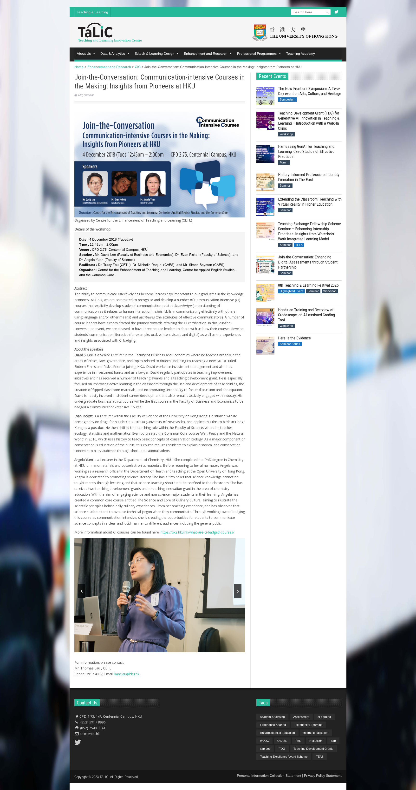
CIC (80, 95)
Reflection (316, 741)
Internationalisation (315, 733)
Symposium (287, 99)
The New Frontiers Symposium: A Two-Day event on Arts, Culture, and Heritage (309, 91)
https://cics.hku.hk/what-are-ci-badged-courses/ (197, 532)
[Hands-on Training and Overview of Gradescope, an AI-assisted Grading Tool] (265, 317)
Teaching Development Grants (313, 748)
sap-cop (265, 748)
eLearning (324, 717)
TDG (282, 748)
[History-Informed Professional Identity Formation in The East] (265, 182)
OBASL (282, 741)
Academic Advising (272, 717)
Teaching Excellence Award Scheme (284, 756)
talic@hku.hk (90, 733)
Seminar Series (290, 344)
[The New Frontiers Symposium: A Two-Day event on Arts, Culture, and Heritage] (265, 96)
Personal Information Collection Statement (269, 775)
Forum (284, 162)
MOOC (264, 741)
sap (333, 741)
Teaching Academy (300, 53)
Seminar (89, 95)
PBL (298, 741)
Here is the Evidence (294, 338)
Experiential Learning (308, 725)
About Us (84, 53)
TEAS (320, 756)
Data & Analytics (112, 53)
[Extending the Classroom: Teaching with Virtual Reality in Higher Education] (265, 207)
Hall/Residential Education (277, 733)
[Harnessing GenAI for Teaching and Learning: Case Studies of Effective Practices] (265, 154)
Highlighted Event (291, 291)
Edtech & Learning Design (154, 53)
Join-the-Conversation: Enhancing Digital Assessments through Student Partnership (308, 262)
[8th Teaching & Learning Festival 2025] (265, 293)
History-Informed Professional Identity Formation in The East (308, 177)
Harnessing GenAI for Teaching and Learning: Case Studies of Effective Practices (306, 151)
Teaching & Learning (92, 12)
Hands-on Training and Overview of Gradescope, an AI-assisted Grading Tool (306, 314)
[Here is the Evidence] (265, 346)
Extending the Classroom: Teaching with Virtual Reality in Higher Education (310, 202)
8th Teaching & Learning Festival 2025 (308, 285)
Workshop (286, 134)
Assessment (301, 717)
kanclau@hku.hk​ (126, 674)
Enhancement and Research (206, 53)
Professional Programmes (257, 53)
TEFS (299, 245)
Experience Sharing (273, 725)
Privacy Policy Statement (323, 775)
